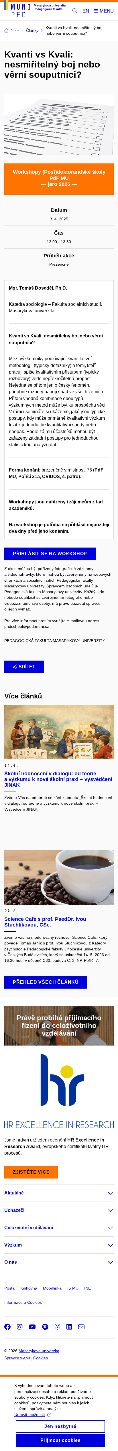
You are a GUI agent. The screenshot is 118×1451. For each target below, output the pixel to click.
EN (85, 11)
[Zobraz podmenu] (104, 1193)
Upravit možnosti (29, 1414)
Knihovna (28, 1288)
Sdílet (27, 666)
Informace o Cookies (23, 1302)
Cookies (40, 1358)
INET (88, 1288)
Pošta (9, 1288)
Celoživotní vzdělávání (28, 1227)
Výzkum (13, 1245)
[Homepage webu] (35, 9)
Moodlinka (52, 1288)
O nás (10, 1262)
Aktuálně (14, 1192)
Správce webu (17, 1358)
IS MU (72, 1288)
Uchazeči (14, 1210)
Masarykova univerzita (39, 1350)
